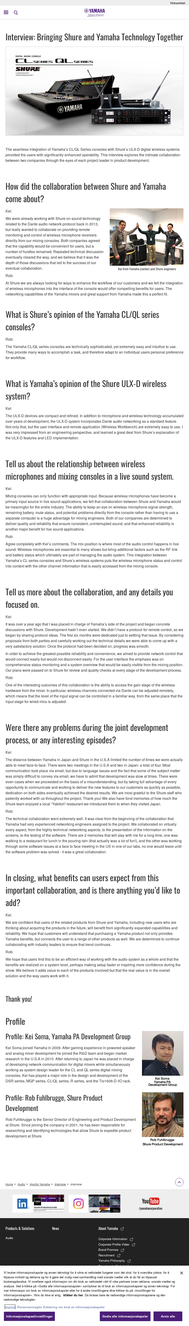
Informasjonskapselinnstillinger (29, 1316)
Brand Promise (108, 1249)
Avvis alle (168, 1316)
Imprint (10, 1307)
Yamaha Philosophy (111, 1260)
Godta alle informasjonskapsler (125, 1316)
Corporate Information (112, 1239)
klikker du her (73, 1295)
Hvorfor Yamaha (40, 1184)
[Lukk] (182, 1273)
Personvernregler (29, 1307)
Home (9, 1184)
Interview (60, 1184)
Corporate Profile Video (113, 1244)
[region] (94, 1296)
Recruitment (106, 1255)
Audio (21, 1184)
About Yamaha (108, 1228)
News (55, 1228)
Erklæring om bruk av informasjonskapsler (74, 1307)
